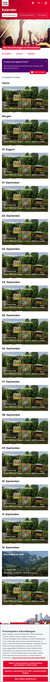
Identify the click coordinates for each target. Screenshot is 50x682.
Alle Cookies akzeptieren (25, 679)
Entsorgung (42, 15)
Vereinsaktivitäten (27, 15)
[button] (33, 3)
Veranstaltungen (9, 15)
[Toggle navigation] (46, 3)
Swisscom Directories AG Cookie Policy (28, 658)
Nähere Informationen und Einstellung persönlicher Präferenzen (25, 664)
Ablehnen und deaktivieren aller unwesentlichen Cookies (25, 672)
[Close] (45, 61)
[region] (25, 653)
